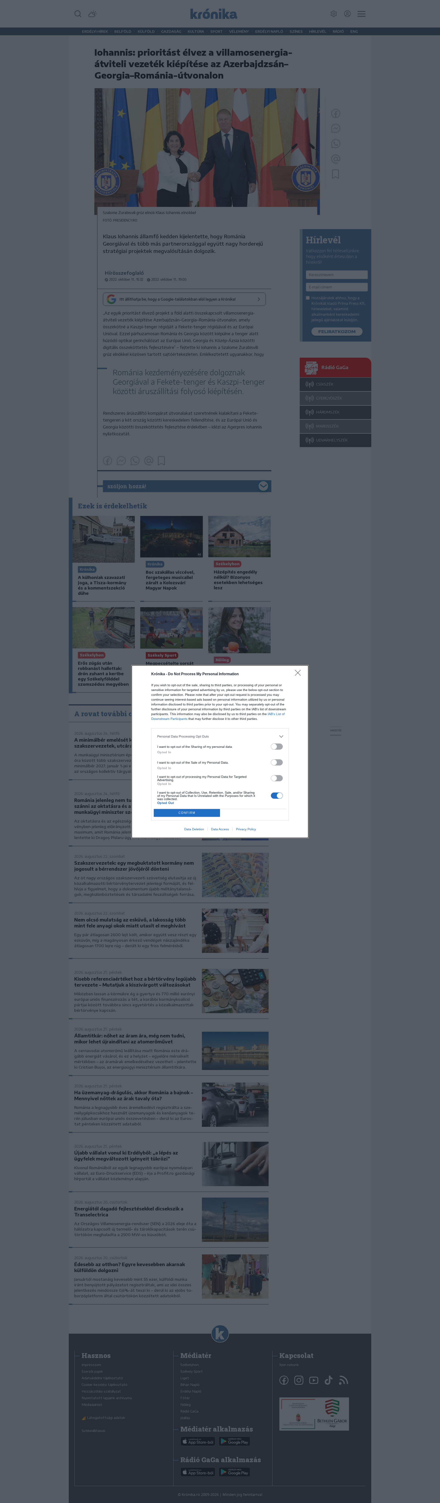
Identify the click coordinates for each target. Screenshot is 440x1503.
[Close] (299, 674)
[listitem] (220, 736)
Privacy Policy (246, 829)
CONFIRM (187, 813)
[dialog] (220, 751)
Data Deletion (194, 829)
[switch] (277, 746)
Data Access (220, 829)
